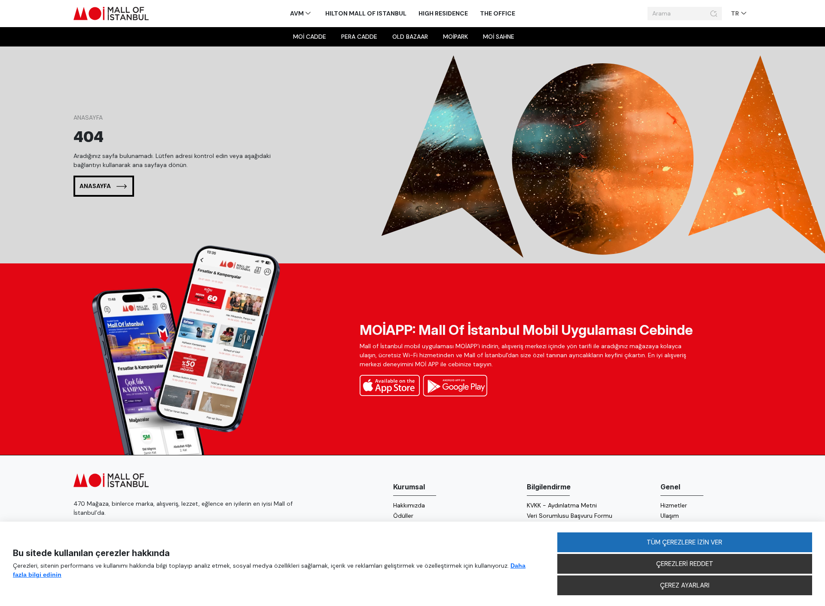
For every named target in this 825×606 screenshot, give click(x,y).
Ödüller (403, 515)
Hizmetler (673, 505)
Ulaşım (669, 515)
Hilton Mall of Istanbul (365, 13)
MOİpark (455, 36)
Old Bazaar (410, 36)
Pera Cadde (359, 36)
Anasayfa (88, 117)
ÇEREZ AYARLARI (684, 585)
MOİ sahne (498, 36)
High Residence (443, 13)
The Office (497, 13)
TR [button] (735, 13)
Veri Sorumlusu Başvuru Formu (569, 515)
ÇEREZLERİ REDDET (684, 564)
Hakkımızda (409, 505)
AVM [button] (297, 13)
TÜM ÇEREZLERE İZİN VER (684, 542)
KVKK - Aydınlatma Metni (562, 505)
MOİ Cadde (309, 36)
